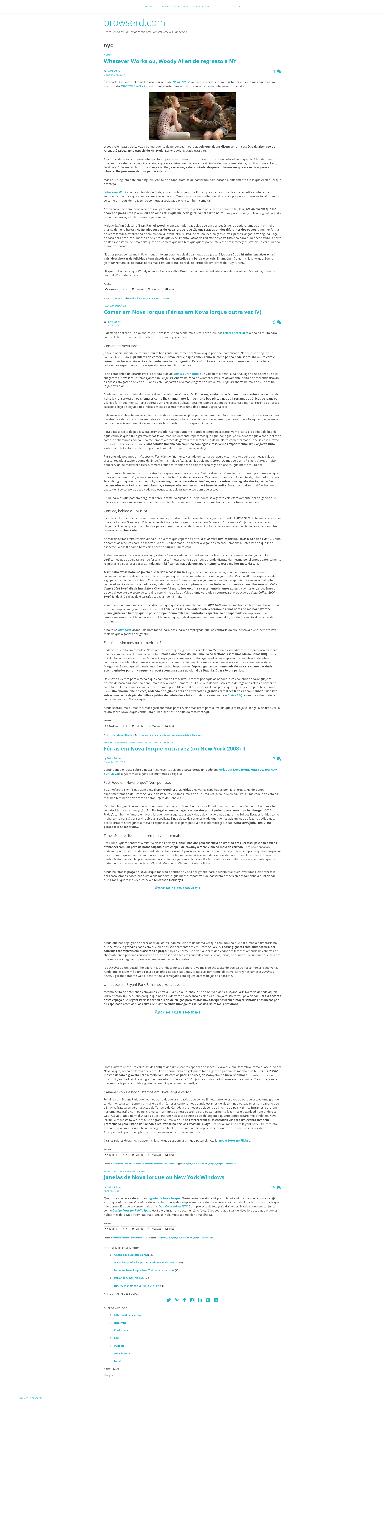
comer (145, 735)
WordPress (36, 1398)
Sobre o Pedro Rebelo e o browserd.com (190, 6)
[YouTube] (208, 1300)
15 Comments (206, 1237)
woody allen (153, 298)
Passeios (133, 742)
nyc (144, 298)
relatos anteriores (235, 333)
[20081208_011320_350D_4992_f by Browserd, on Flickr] (192, 911)
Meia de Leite (122, 1353)
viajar (187, 735)
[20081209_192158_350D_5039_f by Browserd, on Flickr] (192, 1035)
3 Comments (229, 1163)
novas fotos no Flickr (233, 1140)
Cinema (107, 55)
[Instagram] (192, 1300)
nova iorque (165, 735)
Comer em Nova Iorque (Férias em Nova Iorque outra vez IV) (182, 311)
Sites (142, 1171)
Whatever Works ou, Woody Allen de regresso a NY (170, 61)
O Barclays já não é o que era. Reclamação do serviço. (146, 1262)
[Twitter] (169, 1300)
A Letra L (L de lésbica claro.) (131, 1255)
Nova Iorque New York (115, 306)
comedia (131, 298)
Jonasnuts (120, 1322)
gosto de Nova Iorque (165, 1198)
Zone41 (118, 1361)
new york (153, 735)
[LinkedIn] (200, 1300)
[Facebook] (184, 1300)
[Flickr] (216, 1300)
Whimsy (23, 1398)
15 (273, 1187)
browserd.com (134, 22)
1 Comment (164, 298)
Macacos (119, 1345)
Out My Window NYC (173, 1206)
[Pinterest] (177, 1300)
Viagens (179, 735)
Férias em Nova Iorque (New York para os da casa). (144, 1270)
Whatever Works (133, 86)
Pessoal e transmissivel (151, 742)
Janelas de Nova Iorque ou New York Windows (164, 1177)
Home (149, 6)
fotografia (161, 1237)
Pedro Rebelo (114, 71)
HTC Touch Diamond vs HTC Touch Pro (136, 1285)
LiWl (116, 1338)
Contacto (233, 6)
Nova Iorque (181, 82)
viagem (212, 1163)
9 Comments (196, 735)
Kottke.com (121, 1330)
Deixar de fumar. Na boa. (129, 1278)
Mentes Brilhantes (186, 374)
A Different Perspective (127, 1315)
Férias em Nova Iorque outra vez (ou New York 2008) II (175, 748)
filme (139, 298)
